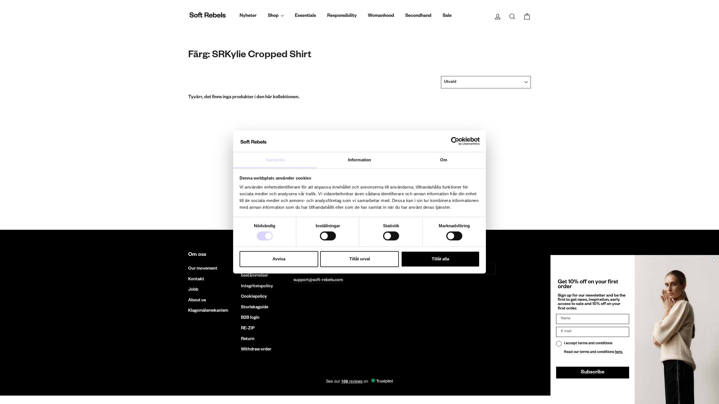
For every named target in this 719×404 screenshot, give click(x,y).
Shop (273, 16)
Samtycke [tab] (275, 159)
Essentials (305, 16)
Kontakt (196, 279)
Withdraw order (256, 349)
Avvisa (278, 258)
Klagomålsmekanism (208, 311)
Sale (447, 16)
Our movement (202, 269)
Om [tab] (443, 159)
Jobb (193, 290)
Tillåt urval (359, 258)
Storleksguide (254, 307)
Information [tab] (359, 159)
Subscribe (592, 372)
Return (247, 339)
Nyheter (248, 16)
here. (619, 352)
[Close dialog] (714, 260)
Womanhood (381, 16)
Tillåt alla (440, 258)
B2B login (250, 318)
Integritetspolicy (257, 286)
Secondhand (418, 16)
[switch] (328, 235)
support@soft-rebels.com (318, 280)
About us (197, 300)
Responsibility (342, 16)
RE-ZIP (248, 328)
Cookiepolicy (254, 297)
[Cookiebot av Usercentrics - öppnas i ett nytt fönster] (455, 141)
